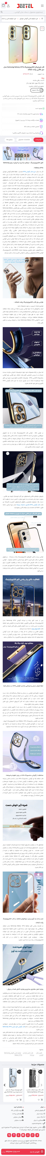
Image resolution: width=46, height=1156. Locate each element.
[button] (41, 1085)
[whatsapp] (28, 1135)
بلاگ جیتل (40, 1117)
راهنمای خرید (18, 1107)
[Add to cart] (41, 1100)
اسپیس (40, 74)
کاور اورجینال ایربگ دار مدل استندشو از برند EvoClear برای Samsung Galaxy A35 (13, 1091)
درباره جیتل (40, 1114)
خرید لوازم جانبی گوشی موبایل (29, 19)
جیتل (42, 1107)
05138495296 (36, 1124)
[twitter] (18, 1135)
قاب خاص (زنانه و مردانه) (28, 1054)
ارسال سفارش (17, 1117)
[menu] (42, 6)
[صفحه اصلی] (42, 19)
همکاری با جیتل (38, 1120)
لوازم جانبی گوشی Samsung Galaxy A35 (13, 1054)
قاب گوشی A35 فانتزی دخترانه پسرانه (28, 505)
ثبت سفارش (18, 1120)
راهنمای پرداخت (17, 1114)
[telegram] (37, 1135)
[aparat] (14, 1135)
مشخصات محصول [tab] (24, 139)
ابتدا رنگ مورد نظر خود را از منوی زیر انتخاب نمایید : (35, 85)
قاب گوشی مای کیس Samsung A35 (14, 1027)
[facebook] (23, 1135)
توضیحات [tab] (38, 139)
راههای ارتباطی (39, 1110)
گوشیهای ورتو (36, 629)
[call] (9, 1135)
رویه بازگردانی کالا (16, 1110)
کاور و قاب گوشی (39, 1054)
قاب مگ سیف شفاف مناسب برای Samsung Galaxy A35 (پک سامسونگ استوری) (34, 1091)
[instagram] (32, 1135)
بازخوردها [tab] (9, 139)
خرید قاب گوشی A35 (29, 172)
